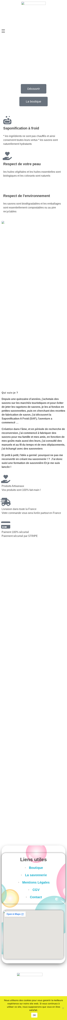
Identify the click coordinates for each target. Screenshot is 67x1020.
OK (34, 1015)
